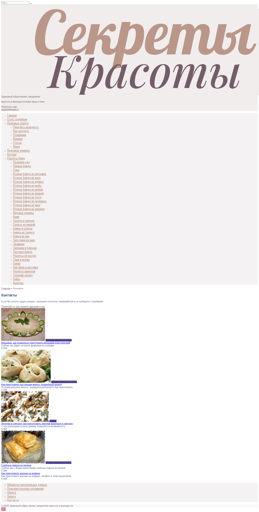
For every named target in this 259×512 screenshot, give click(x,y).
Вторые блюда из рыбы (27, 185)
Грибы (16, 279)
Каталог (12, 154)
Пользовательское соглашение (25, 488)
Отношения (19, 134)
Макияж (17, 138)
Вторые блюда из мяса (26, 177)
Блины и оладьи (22, 228)
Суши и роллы (21, 259)
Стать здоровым (17, 119)
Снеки (16, 263)
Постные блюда (22, 251)
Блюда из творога (23, 232)
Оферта (11, 492)
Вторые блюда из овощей (28, 193)
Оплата (11, 496)
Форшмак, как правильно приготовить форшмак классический (35, 343)
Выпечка (18, 282)
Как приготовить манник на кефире (20, 473)
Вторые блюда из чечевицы (29, 201)
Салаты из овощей (24, 224)
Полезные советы (17, 123)
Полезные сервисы (18, 150)
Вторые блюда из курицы (28, 181)
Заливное (18, 243)
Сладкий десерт (23, 275)
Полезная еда (21, 162)
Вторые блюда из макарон (29, 208)
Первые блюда (22, 166)
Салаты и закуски (23, 220)
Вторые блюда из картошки (29, 173)
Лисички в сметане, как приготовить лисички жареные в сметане (37, 423)
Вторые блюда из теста (27, 197)
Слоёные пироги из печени (16, 465)
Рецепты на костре (24, 255)
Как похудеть (21, 130)
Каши (16, 216)
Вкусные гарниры (23, 212)
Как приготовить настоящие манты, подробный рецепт (31, 384)
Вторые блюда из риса (26, 204)
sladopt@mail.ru (10, 109)
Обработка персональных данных (27, 484)
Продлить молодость (26, 127)
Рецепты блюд (16, 158)
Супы (16, 169)
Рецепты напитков (24, 271)
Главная (12, 115)
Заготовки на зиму (24, 240)
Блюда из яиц (21, 236)
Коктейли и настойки (25, 267)
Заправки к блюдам (25, 247)
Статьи (17, 142)
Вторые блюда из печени (28, 189)
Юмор (16, 146)
